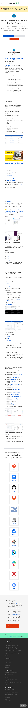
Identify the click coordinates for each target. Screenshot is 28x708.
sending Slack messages (17, 211)
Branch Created (10, 177)
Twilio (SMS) (9, 260)
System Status (8, 662)
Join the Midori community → (11, 694)
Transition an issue (17, 404)
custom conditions (11, 296)
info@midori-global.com (10, 689)
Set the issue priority (16, 396)
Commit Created (10, 178)
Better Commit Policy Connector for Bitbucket (12, 654)
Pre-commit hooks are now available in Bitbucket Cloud (13, 676)
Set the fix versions (17, 389)
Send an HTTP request (15, 384)
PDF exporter (17, 636)
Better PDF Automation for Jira (11, 648)
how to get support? (16, 614)
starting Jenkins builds (9, 212)
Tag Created (9, 175)
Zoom (8, 258)
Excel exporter (10, 636)
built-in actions (11, 198)
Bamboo (8, 283)
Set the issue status (15, 399)
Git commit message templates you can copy (13, 683)
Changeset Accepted (11, 169)
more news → (7, 685)
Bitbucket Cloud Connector (7, 9)
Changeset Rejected (11, 172)
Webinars (7, 667)
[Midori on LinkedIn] (9, 704)
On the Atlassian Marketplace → (11, 691)
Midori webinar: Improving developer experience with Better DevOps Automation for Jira (14, 163)
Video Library (7, 665)
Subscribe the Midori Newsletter (11, 692)
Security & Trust (8, 695)
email (8, 254)
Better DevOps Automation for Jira (12, 657)
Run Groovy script (10, 201)
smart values (9, 304)
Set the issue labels (14, 394)
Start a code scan (15, 377)
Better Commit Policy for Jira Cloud (17, 8)
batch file (8, 342)
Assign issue (13, 379)
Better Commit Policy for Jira (11, 652)
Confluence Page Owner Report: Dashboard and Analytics (11, 680)
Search (6, 668)
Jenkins (8, 284)
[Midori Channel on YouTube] (6, 704)
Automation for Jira (9, 65)
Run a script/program (14, 398)
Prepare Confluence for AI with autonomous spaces (11, 673)
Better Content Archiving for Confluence (13, 650)
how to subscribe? (15, 621)
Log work (12, 403)
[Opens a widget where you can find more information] (23, 705)
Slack (8, 256)
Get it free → (14, 38)
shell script (9, 340)
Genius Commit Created (12, 180)
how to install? (18, 603)
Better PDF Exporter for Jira (10, 647)
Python (8, 338)
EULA (6, 699)
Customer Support (9, 660)
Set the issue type (16, 392)
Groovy (8, 336)
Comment (14, 387)
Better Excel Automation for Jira (11, 645)
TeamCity (9, 286)
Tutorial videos (8, 35)
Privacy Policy (7, 697)
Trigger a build (13, 381)
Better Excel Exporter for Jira (11, 644)
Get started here (22, 9)
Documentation (19, 35)
